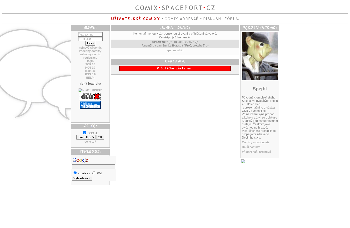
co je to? (90, 141)
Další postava (251, 147)
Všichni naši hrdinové (256, 152)
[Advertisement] (90, 114)
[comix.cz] (257, 178)
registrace (90, 57)
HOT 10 (90, 67)
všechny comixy (90, 51)
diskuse (90, 71)
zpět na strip (175, 50)
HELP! (90, 77)
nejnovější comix (90, 47)
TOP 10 (90, 64)
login (90, 61)
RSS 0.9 (90, 74)
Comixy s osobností (255, 142)
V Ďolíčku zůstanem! (175, 68)
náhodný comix (90, 54)
